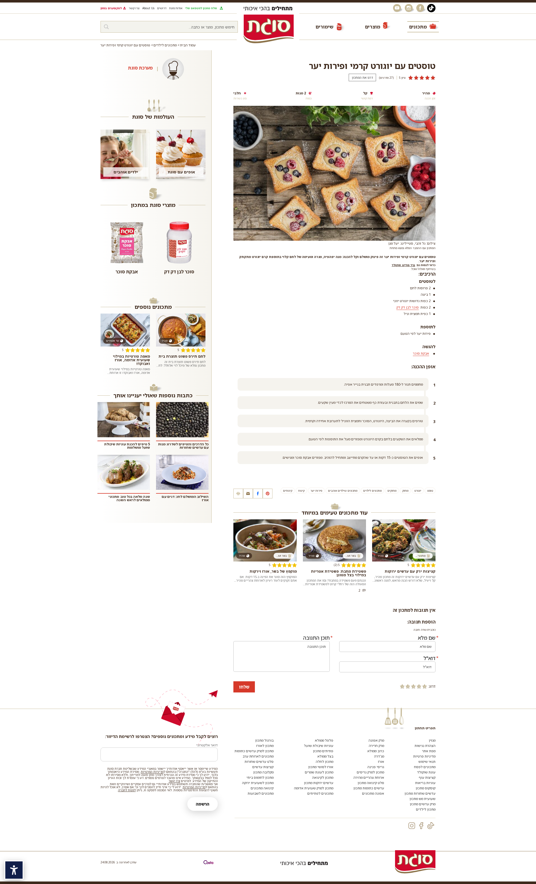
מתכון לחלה (324, 761)
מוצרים (372, 26)
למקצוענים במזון (111, 8)
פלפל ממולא (324, 740)
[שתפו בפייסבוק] (258, 493)
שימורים (324, 26)
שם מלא (427, 637)
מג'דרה (379, 756)
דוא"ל (429, 658)
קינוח (301, 491)
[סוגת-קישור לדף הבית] (268, 29)
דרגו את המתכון (362, 77)
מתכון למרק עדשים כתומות (254, 751)
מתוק (405, 491)
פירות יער (316, 491)
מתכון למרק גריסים (370, 772)
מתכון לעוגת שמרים (319, 772)
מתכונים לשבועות (261, 793)
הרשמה (202, 804)
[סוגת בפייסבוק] (421, 8)
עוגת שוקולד (426, 772)
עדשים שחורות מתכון (420, 793)
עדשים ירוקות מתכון (318, 782)
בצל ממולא (325, 756)
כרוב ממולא (375, 751)
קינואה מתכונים (262, 788)
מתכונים (418, 26)
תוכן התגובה (316, 637)
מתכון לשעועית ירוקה (258, 782)
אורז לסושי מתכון (320, 766)
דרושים (161, 8)
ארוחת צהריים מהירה (368, 777)
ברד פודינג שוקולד (403, 265)
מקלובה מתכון (263, 772)
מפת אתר (429, 751)
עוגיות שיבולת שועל (318, 745)
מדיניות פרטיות (424, 756)
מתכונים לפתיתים (320, 793)
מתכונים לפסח (425, 766)
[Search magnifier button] (106, 26)
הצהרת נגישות (425, 745)
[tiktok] (431, 825)
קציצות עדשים (263, 766)
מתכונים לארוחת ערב (258, 756)
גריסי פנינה (375, 766)
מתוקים (391, 491)
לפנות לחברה (127, 790)
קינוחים (287, 491)
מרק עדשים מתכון (423, 804)
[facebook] (421, 825)
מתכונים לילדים (372, 491)
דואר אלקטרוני (207, 745)
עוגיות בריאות (425, 782)
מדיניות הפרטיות (152, 772)
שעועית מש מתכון (423, 798)
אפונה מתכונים (373, 793)
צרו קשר (134, 8)
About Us (148, 8)
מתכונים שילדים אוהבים (342, 491)
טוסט (430, 491)
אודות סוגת (175, 8)
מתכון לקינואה (322, 777)
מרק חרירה (376, 745)
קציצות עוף (427, 777)
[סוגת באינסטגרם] (409, 8)
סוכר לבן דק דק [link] (407, 307)
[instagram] (412, 825)
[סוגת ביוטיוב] (397, 8)
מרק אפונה (376, 740)
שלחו (244, 687)
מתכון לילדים (426, 809)
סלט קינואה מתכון (371, 782)
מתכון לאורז (265, 745)
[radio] (424, 686)
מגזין (432, 740)
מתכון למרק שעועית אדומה (313, 788)
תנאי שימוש (427, 761)
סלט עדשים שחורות (259, 761)
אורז (381, 761)
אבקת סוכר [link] (421, 353)
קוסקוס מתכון (426, 788)
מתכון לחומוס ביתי (260, 777)
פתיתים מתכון (323, 751)
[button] (248, 493)
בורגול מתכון (264, 740)
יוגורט (417, 491)
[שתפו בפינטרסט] (267, 493)
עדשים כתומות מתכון (368, 788)
